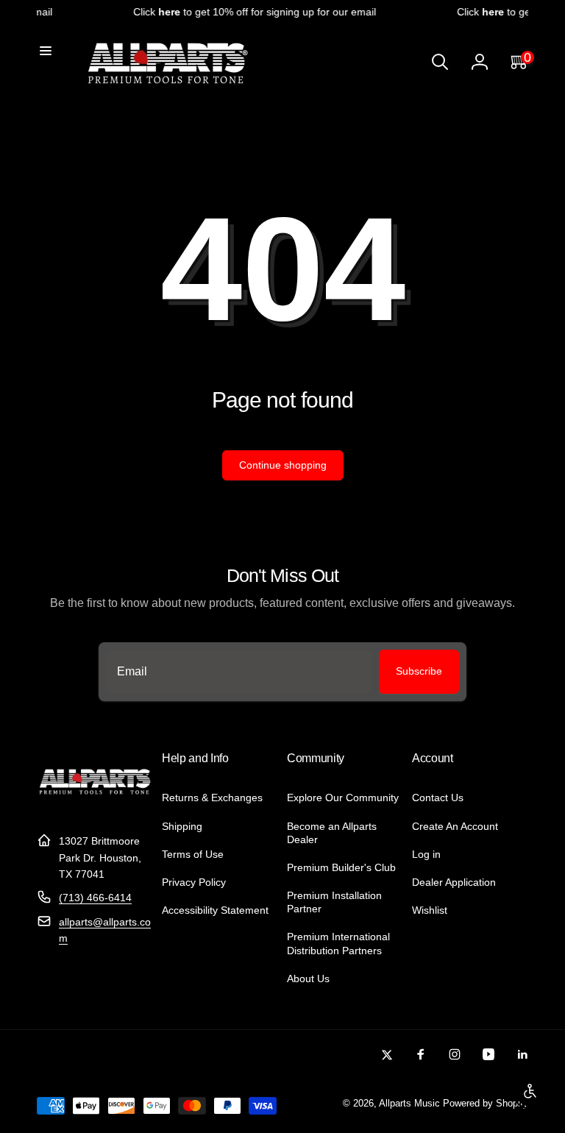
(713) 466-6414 (95, 897)
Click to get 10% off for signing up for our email (250, 12)
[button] (45, 51)
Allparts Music (409, 1103)
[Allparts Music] (95, 805)
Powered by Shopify (485, 1103)
